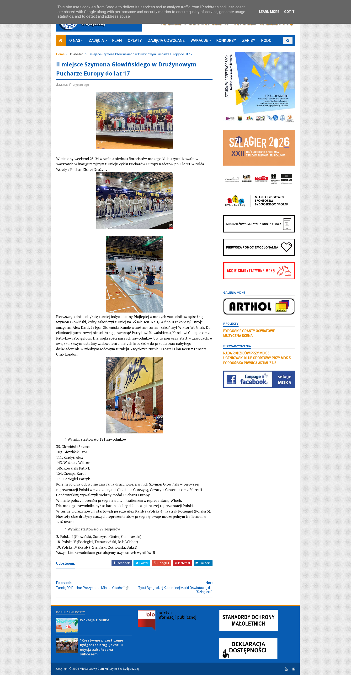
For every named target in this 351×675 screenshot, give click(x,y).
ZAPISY (248, 40)
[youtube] (286, 669)
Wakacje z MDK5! (94, 620)
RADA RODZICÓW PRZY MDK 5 (246, 353)
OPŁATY (135, 40)
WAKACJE (199, 40)
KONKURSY (226, 40)
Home (60, 54)
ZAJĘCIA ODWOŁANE (166, 40)
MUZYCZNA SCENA (238, 336)
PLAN (117, 40)
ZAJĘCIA (96, 40)
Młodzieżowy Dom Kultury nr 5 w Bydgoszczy (109, 668)
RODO (266, 40)
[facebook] (293, 669)
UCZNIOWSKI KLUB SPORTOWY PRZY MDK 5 (257, 358)
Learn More (269, 12)
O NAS (74, 40)
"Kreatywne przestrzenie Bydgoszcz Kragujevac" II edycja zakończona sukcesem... (101, 647)
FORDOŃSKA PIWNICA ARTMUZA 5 (249, 363)
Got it (289, 12)
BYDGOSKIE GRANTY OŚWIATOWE (249, 331)
